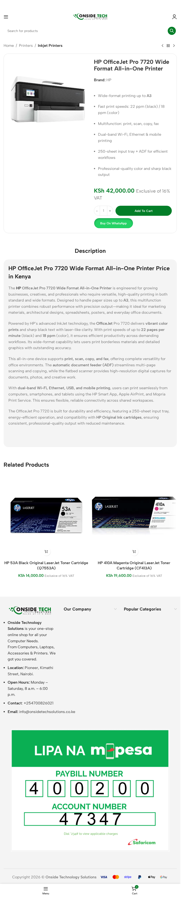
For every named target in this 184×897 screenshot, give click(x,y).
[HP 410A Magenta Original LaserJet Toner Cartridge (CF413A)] (134, 515)
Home (9, 45)
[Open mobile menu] (6, 17)
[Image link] (30, 610)
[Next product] (174, 46)
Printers (26, 45)
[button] (113, 223)
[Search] (172, 31)
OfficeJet (104, 323)
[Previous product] (162, 46)
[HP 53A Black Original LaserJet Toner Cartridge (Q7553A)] (46, 515)
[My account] (174, 17)
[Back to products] (168, 46)
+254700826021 (38, 703)
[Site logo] (90, 16)
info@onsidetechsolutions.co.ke (47, 711)
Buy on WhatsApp (113, 223)
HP (108, 80)
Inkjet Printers (50, 45)
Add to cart (144, 211)
